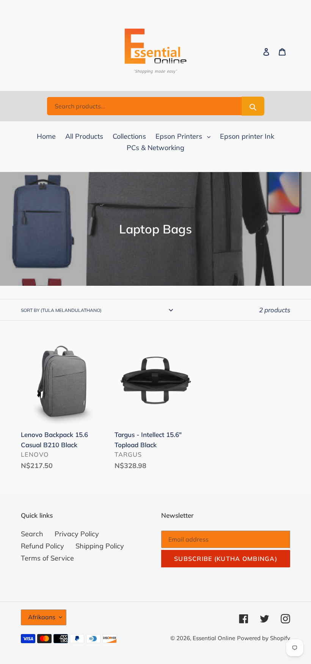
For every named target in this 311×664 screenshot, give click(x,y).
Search (32, 533)
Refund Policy (42, 546)
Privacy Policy (77, 533)
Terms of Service (47, 558)
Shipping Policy (99, 546)
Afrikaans (41, 617)
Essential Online (214, 638)
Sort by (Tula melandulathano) (61, 310)
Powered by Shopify (263, 638)
